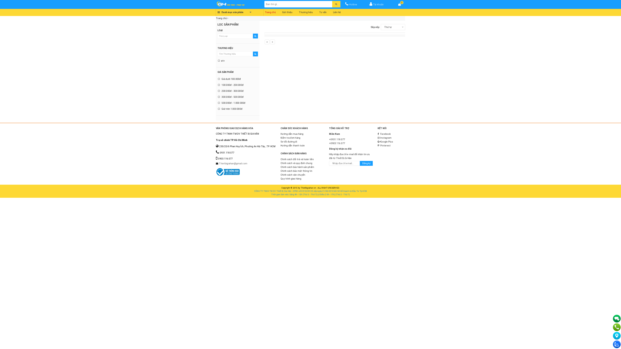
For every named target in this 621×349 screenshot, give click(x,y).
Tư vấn (323, 12)
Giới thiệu (287, 12)
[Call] (617, 327)
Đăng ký (366, 163)
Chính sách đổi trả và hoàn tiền (297, 159)
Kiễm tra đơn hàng (290, 138)
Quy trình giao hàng (291, 178)
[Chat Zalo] (617, 344)
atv (223, 60)
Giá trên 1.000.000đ (231, 109)
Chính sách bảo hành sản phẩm (297, 167)
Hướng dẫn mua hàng (292, 134)
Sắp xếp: (375, 27)
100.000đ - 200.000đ (232, 85)
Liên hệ (337, 12)
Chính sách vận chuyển (293, 175)
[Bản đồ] (617, 336)
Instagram (386, 138)
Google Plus (386, 141)
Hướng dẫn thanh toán (293, 145)
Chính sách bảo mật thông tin (296, 171)
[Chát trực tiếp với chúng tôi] (617, 319)
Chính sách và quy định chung (296, 163)
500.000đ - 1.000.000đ (233, 103)
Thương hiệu (306, 12)
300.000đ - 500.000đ (232, 97)
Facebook (385, 134)
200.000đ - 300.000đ (232, 91)
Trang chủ (270, 12)
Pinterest (385, 145)
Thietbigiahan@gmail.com (233, 163)
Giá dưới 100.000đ (231, 79)
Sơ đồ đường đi (289, 141)
